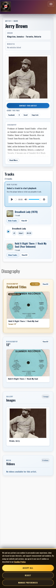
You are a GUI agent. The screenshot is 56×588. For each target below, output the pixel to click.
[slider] (16, 199)
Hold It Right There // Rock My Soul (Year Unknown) (30, 245)
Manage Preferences (28, 582)
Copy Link (35, 115)
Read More (13, 160)
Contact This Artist (28, 105)
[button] (6, 310)
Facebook (11, 115)
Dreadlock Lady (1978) (26, 212)
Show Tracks (12, 255)
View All (24, 220)
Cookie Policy (20, 561)
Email (26, 115)
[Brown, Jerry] (28, 423)
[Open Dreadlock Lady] (9, 213)
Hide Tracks (12, 220)
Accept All (28, 568)
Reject (28, 575)
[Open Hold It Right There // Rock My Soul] (9, 246)
